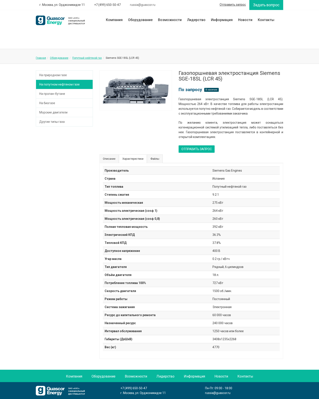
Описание (109, 158)
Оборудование (140, 20)
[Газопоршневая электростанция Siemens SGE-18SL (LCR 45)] (136, 90)
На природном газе (53, 75)
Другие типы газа (52, 121)
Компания (114, 20)
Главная (41, 57)
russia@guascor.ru (217, 393)
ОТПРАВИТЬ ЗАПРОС (196, 149)
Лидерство (196, 20)
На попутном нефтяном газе (59, 84)
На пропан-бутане (52, 93)
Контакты (266, 20)
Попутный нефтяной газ (87, 57)
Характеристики (132, 158)
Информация (222, 20)
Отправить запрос (233, 4)
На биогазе (47, 103)
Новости (245, 20)
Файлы (154, 158)
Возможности (170, 20)
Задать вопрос (266, 5)
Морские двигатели (53, 112)
